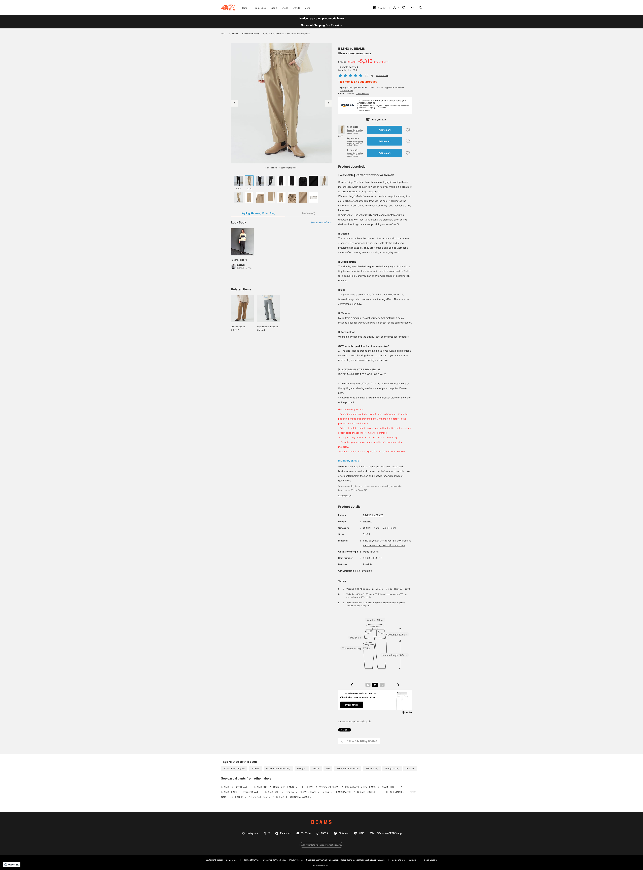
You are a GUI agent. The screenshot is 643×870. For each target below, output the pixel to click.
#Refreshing (372, 768)
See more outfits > (321, 222)
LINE (361, 833)
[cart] (412, 8)
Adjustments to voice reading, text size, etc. (321, 845)
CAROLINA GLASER (232, 797)
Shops (285, 8)
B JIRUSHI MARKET (393, 792)
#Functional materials (348, 768)
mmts (413, 792)
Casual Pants (389, 527)
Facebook (285, 833)
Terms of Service (252, 860)
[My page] (395, 8)
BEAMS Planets (343, 792)
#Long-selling (392, 768)
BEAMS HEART (229, 792)
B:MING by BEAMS (351, 48)
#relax (316, 768)
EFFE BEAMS (306, 787)
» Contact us (344, 495)
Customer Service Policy (274, 860)
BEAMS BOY (260, 787)
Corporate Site (398, 860)
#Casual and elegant (234, 768)
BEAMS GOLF (272, 792)
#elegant (301, 768)
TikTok (324, 833)
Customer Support (214, 860)
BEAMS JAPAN (308, 792)
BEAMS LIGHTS (389, 787)
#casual (255, 768)
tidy (328, 768)
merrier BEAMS (251, 792)
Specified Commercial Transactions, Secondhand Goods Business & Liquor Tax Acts (345, 860)
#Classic (410, 768)
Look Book (260, 8)
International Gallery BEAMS (360, 787)
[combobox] (375, 685)
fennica (290, 792)
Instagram (252, 833)
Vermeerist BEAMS (329, 787)
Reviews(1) (308, 213)
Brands (296, 8)
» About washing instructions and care (384, 545)
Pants (376, 527)
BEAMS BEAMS (228, 8)
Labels (273, 8)
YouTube (306, 833)
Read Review (382, 75)
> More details (363, 110)
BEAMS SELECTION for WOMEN (293, 797)
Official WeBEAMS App (389, 833)
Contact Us (231, 860)
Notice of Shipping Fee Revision (321, 25)
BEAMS (225, 787)
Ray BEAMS (241, 787)
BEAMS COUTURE (367, 792)
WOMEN (367, 521)
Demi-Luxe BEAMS (283, 787)
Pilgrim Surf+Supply (259, 797)
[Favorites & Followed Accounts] (404, 8)
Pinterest (344, 833)
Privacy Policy (296, 860)
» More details (346, 90)
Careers (412, 860)
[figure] (352, 684)
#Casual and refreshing (278, 768)
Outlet (366, 527)
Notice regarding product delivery (321, 18)
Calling (325, 792)
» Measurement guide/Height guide (354, 721)
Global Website (430, 860)
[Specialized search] (420, 8)
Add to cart (384, 129)
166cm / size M (239, 259)
